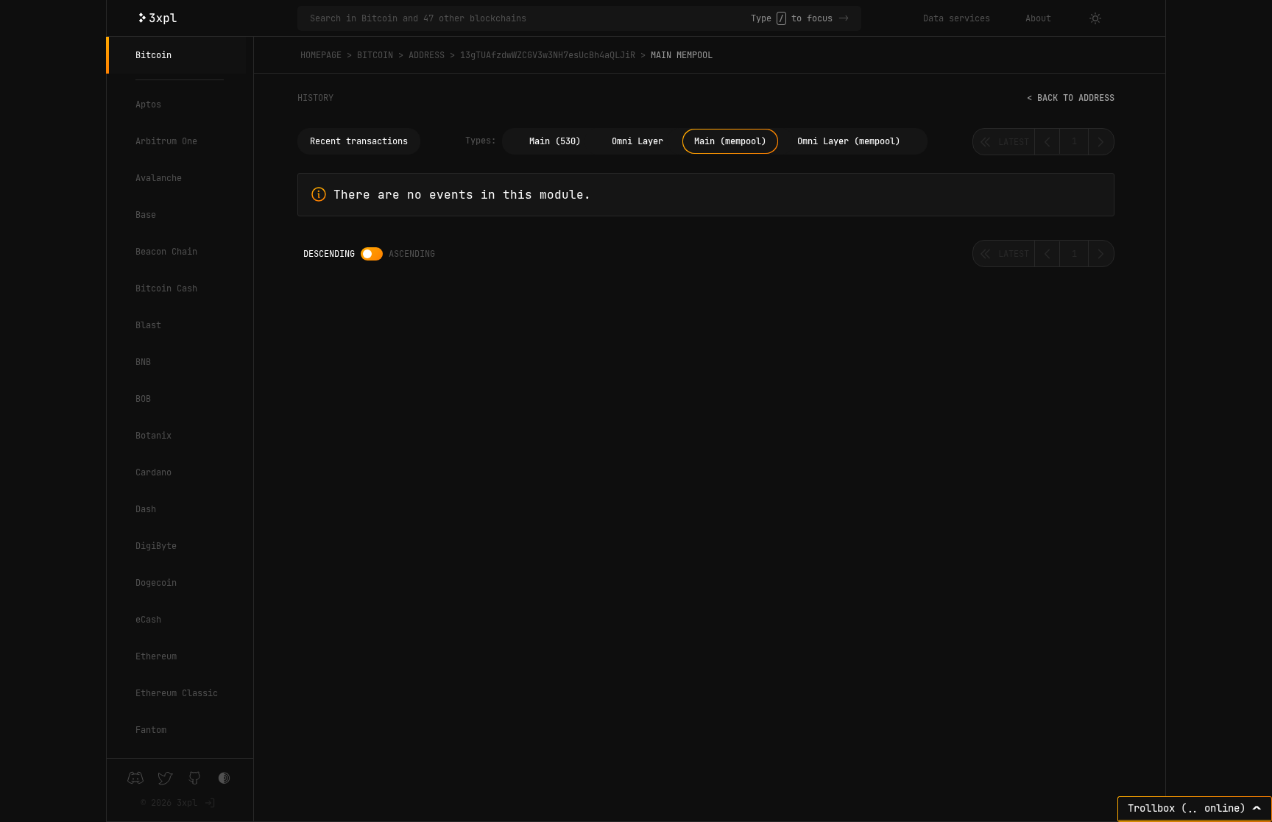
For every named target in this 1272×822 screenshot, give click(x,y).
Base (145, 215)
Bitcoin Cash (166, 288)
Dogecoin (156, 583)
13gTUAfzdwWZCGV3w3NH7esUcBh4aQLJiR (547, 55)
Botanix (153, 436)
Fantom (150, 730)
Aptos (148, 104)
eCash (148, 620)
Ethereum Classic (176, 693)
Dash (145, 509)
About (1038, 18)
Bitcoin (153, 55)
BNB (143, 362)
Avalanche (158, 178)
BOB (143, 399)
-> (843, 18)
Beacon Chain (166, 252)
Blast (148, 325)
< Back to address (1070, 98)
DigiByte (156, 546)
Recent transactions (359, 141)
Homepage (321, 55)
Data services (956, 18)
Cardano (153, 472)
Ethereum (156, 656)
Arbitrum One (166, 141)
